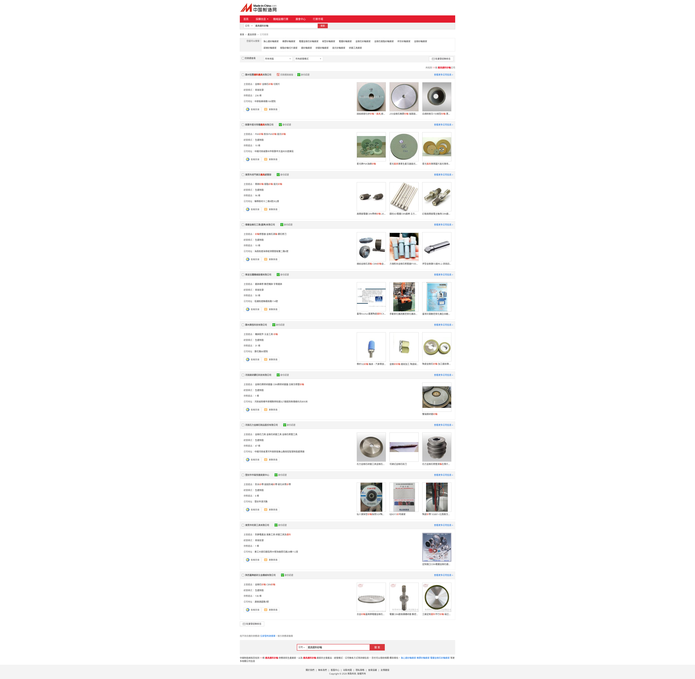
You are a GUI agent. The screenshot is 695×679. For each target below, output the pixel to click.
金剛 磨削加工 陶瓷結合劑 (403, 364)
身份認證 (305, 74)
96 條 (257, 195)
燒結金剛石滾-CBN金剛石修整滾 (371, 263)
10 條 (257, 145)
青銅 (259, 184)
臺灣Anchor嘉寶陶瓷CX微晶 (371, 313)
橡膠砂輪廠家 (288, 41)
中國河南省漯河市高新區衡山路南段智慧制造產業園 (279, 451)
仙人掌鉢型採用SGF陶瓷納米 (371, 514)
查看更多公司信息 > (443, 74)
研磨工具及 (283, 534)
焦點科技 (352, 673)
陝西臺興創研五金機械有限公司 (260, 575)
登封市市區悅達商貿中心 (257, 475)
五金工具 (268, 334)
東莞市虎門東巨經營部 (258, 174)
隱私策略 (360, 670)
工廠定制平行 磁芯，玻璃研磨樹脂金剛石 (436, 614)
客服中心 (335, 670)
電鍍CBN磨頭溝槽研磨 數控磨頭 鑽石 (403, 614)
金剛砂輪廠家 (420, 41)
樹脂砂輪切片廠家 (289, 47)
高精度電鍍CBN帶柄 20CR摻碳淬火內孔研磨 (371, 213)
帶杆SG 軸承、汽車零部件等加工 (371, 364)
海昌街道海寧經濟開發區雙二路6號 (271, 251)
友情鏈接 (385, 670)
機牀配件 (259, 334)
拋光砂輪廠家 (338, 47)
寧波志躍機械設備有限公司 (258, 274)
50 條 (257, 295)
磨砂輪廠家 (306, 47)
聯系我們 (322, 670)
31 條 (257, 345)
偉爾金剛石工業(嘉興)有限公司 (260, 224)
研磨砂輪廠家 (322, 47)
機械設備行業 (280, 19)
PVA (259, 134)
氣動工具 (270, 534)
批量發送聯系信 (442, 58)
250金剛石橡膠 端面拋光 (403, 113)
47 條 (257, 445)
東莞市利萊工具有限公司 (257, 525)
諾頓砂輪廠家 (270, 47)
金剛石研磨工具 (274, 434)
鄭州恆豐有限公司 (258, 74)
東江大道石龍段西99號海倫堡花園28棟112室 (276, 551)
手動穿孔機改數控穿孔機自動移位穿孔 (403, 314)
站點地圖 (347, 670)
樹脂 (268, 184)
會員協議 (372, 670)
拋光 (281, 134)
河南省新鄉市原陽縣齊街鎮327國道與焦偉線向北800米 (281, 401)
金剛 (258, 84)
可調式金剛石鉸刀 (398, 464)
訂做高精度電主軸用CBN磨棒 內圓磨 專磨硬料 (436, 213)
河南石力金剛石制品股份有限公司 (261, 425)
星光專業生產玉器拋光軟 (403, 163)
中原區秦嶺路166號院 (265, 101)
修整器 (260, 234)
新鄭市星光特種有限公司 (259, 124)
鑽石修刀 (282, 234)
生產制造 (259, 139)
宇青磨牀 (277, 284)
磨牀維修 (259, 284)
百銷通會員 (250, 58)
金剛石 (267, 84)
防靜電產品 (260, 534)
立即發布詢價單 (267, 636)
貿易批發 (259, 89)
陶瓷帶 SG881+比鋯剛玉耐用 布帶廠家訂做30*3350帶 (436, 514)
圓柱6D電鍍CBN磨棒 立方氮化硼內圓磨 (403, 213)
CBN (270, 584)
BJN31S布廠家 (397, 514)
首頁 (245, 19)
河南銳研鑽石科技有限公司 (258, 375)
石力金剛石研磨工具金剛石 (371, 464)
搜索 (323, 25)
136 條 (258, 595)
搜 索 (377, 647)
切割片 (276, 84)
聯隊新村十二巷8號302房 (266, 201)
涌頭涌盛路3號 (261, 601)
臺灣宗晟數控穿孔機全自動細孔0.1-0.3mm (436, 314)
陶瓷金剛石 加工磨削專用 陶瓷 (436, 363)
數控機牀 (268, 284)
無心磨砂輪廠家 (271, 41)
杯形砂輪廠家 (403, 41)
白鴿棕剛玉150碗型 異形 (436, 113)
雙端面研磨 (429, 414)
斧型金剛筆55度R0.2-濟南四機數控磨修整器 (436, 263)
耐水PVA (270, 134)
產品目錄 (252, 34)
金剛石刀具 (260, 434)
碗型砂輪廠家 (328, 41)
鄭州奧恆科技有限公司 (256, 324)
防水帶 (259, 484)
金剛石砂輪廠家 (363, 41)
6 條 (257, 495)
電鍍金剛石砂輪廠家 (309, 41)
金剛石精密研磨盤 (263, 384)
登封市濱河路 (261, 501)
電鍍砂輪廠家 (345, 41)
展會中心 (301, 19)
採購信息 (261, 19)
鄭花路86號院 (261, 351)
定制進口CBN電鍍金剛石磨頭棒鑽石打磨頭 (436, 564)
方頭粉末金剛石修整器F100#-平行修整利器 (403, 263)
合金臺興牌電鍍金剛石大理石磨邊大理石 (371, 614)
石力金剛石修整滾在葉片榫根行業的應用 (436, 464)
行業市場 (318, 19)
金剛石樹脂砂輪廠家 (384, 41)
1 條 (257, 395)
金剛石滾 (271, 234)
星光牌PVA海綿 (366, 163)
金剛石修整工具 (289, 434)
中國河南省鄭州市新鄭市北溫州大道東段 (274, 151)
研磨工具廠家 (355, 47)
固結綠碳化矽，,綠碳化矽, (371, 113)
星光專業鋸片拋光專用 (436, 163)
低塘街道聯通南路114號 (266, 301)
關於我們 (310, 670)
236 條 (258, 95)
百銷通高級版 (287, 74)
